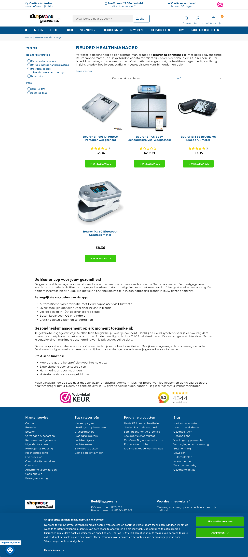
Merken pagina (84, 423)
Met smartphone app (43, 61)
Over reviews (33, 457)
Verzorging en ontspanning (191, 444)
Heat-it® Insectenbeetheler (142, 423)
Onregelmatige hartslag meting (50, 64)
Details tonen (52, 550)
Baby (180, 30)
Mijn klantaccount (37, 444)
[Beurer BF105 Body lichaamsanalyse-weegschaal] (149, 108)
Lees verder (84, 71)
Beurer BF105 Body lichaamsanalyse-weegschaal (149, 138)
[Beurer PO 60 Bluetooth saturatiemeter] (100, 203)
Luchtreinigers (84, 440)
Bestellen (31, 427)
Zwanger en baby (184, 465)
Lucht (54, 30)
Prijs (29, 82)
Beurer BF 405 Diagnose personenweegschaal (100, 138)
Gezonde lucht (182, 431)
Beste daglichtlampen (89, 452)
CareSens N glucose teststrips (143, 440)
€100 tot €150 (39, 93)
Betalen (30, 431)
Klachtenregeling (36, 452)
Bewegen (136, 30)
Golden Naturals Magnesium (142, 427)
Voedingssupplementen (90, 427)
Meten (38, 30)
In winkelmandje (100, 162)
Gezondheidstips (184, 469)
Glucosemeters (84, 431)
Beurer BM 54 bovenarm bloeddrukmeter (198, 138)
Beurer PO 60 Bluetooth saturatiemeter (100, 233)
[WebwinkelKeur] (220, 5)
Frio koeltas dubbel (136, 444)
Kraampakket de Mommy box (143, 448)
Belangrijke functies (38, 54)
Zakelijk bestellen (205, 30)
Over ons (31, 465)
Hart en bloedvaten (186, 423)
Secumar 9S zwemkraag (140, 435)
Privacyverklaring (36, 478)
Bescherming (113, 30)
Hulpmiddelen (159, 30)
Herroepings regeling (39, 448)
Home (28, 37)
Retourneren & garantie (40, 440)
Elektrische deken (86, 448)
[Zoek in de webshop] (186, 18)
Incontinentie (182, 461)
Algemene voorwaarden (41, 469)
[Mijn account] (198, 18)
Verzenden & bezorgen (40, 435)
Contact (30, 423)
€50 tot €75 (38, 89)
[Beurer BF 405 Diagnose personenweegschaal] (100, 108)
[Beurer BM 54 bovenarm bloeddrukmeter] (198, 108)
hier (80, 541)
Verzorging (88, 30)
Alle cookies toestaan (219, 521)
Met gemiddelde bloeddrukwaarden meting (47, 70)
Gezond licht (181, 435)
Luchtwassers (83, 444)
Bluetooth (37, 76)
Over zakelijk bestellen (40, 461)
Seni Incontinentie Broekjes (142, 431)
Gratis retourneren (183, 3)
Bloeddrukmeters (86, 435)
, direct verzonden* (125, 5)
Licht (70, 30)
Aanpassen (218, 532)
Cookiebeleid (33, 473)
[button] (213, 18)
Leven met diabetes (186, 427)
